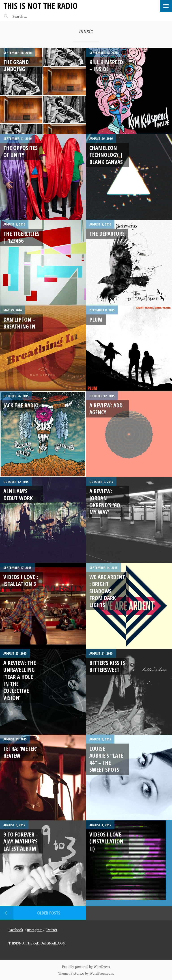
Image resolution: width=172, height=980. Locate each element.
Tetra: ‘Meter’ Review (20, 752)
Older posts (48, 913)
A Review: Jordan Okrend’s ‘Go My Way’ (104, 501)
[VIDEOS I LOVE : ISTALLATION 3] (43, 606)
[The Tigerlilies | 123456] (43, 263)
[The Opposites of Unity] (43, 177)
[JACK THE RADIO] (43, 434)
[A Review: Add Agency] (129, 434)
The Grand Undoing (16, 65)
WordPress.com (101, 973)
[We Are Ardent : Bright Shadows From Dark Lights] (129, 606)
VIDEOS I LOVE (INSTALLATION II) (106, 841)
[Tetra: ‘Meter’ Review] (43, 777)
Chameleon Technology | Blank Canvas (106, 155)
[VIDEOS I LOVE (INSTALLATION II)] (129, 863)
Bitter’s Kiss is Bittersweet (107, 666)
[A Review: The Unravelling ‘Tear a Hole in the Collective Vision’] (43, 692)
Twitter (51, 929)
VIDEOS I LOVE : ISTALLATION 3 (20, 580)
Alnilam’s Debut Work (18, 494)
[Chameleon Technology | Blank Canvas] (129, 177)
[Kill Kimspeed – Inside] (129, 91)
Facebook (16, 929)
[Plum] (129, 348)
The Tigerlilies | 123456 (21, 237)
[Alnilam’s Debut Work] (43, 520)
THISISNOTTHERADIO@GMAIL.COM (37, 943)
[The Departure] (129, 263)
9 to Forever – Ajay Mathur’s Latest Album (20, 841)
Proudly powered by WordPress (86, 966)
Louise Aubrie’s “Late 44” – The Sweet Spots (106, 759)
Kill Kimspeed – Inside (106, 65)
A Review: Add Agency (106, 408)
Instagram (34, 929)
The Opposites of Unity (20, 151)
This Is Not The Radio (40, 5)
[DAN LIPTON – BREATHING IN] (43, 348)
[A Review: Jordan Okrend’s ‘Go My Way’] (129, 520)
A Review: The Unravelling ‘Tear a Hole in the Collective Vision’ (19, 680)
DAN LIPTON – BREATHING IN (19, 323)
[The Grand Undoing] (43, 91)
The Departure (107, 233)
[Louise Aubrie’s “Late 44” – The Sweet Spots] (129, 777)
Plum (95, 319)
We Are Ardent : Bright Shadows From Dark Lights (107, 591)
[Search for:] (30, 16)
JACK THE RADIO (21, 405)
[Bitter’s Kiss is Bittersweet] (129, 692)
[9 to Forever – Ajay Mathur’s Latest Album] (43, 863)
